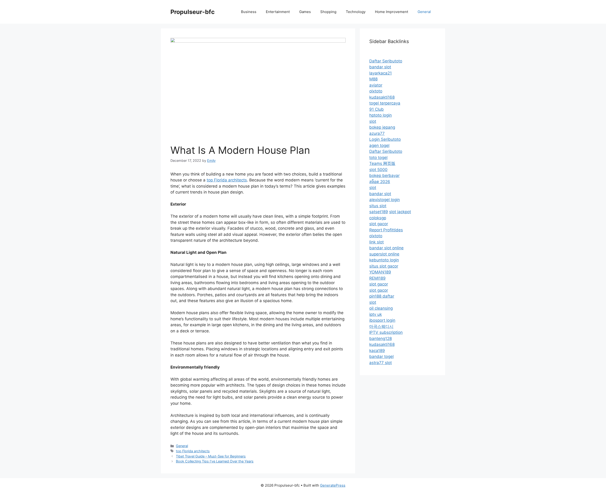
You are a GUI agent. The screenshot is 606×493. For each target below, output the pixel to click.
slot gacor (378, 223)
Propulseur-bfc (192, 11)
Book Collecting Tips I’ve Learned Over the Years (215, 461)
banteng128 (380, 338)
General (424, 11)
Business (248, 11)
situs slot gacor (383, 266)
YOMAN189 (380, 272)
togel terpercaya (384, 103)
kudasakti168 (382, 97)
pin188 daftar (381, 296)
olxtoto (375, 91)
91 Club (376, 109)
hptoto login (380, 115)
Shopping (328, 11)
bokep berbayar (384, 175)
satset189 (378, 211)
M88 (373, 79)
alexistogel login (384, 199)
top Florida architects (227, 180)
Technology (355, 11)
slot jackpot (400, 211)
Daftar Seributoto (385, 61)
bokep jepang (382, 127)
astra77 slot (380, 362)
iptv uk (375, 314)
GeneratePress (332, 485)
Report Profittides (386, 230)
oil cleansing (381, 308)
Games (305, 11)
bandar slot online (386, 248)
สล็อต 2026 (379, 181)
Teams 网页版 (382, 163)
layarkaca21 (380, 73)
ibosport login (382, 320)
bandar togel (381, 356)
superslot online (384, 254)
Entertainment (278, 11)
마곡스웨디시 (381, 326)
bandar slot (380, 67)
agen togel (379, 145)
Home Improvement (391, 11)
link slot (376, 242)
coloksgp (377, 218)
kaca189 (377, 350)
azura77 (377, 133)
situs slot (377, 205)
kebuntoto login (384, 260)
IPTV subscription (386, 332)
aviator (375, 85)
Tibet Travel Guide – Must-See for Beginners (211, 456)
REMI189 (377, 278)
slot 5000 (378, 169)
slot (372, 121)
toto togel (378, 157)
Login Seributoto (385, 139)
